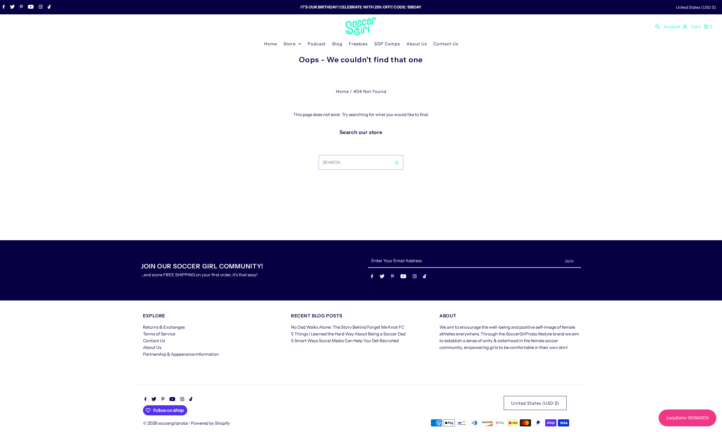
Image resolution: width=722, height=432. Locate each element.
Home (270, 43)
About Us (416, 43)
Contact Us (445, 43)
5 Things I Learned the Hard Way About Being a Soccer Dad (348, 334)
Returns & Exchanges (164, 327)
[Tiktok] (48, 7)
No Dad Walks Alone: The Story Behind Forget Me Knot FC (347, 327)
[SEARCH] (657, 26)
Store (289, 43)
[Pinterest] (20, 7)
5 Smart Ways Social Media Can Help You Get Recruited (345, 340)
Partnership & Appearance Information (181, 354)
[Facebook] (3, 7)
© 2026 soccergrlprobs (166, 423)
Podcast (317, 43)
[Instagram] (40, 7)
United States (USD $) (696, 7)
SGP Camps (387, 43)
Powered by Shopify (210, 423)
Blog (337, 43)
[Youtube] (30, 7)
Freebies (358, 43)
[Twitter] (11, 7)
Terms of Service (159, 334)
